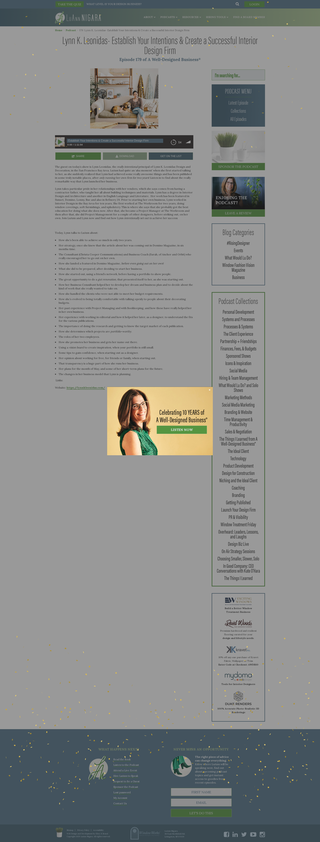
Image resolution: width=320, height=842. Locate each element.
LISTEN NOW (182, 430)
